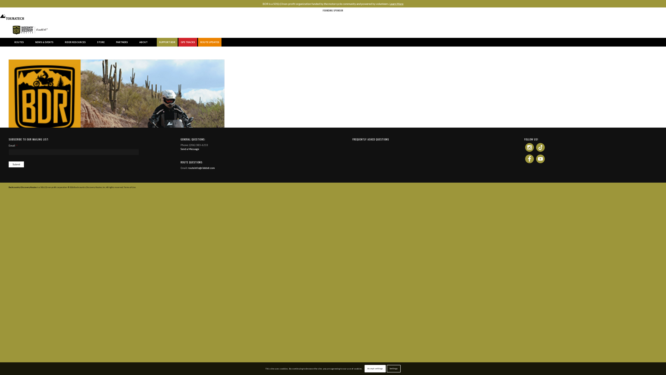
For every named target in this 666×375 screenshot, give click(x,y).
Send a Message (190, 149)
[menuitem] (19, 42)
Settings (394, 368)
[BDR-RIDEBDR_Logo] (31, 30)
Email (13, 145)
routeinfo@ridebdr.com (201, 167)
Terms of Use (130, 187)
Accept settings (375, 368)
